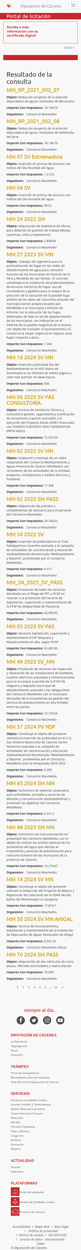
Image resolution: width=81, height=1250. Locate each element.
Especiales (17, 1171)
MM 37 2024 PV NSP (30, 726)
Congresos (17, 1136)
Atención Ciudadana (23, 1126)
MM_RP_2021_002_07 (33, 90)
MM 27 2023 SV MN (29, 254)
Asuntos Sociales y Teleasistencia (31, 1104)
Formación (17, 1144)
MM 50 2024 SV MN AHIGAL (39, 919)
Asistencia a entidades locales (29, 1100)
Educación (17, 1118)
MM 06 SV (18, 187)
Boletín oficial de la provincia (28, 1109)
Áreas (14, 1050)
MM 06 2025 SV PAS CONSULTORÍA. (30, 400)
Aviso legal (61, 1227)
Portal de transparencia (25, 1073)
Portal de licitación (28, 16)
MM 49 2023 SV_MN (30, 661)
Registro (16, 1149)
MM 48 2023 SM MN (30, 827)
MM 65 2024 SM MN (30, 783)
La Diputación (19, 1041)
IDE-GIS (15, 1122)
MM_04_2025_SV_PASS (34, 582)
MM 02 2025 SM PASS (32, 499)
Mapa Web (42, 1227)
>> (63, 987)
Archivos (16, 1140)
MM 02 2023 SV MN (29, 451)
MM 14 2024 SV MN (29, 879)
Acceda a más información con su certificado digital (22, 31)
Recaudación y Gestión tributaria (30, 1077)
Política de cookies (31, 1235)
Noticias (16, 1167)
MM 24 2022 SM (25, 219)
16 (55, 987)
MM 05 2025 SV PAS (30, 626)
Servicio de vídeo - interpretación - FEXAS (43, 1241)
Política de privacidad (43, 1231)
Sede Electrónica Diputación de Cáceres (35, 1082)
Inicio (68, 47)
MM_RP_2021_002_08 (33, 121)
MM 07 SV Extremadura (34, 156)
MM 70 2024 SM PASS (32, 954)
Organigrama (19, 1046)
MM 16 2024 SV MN (29, 357)
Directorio (17, 1055)
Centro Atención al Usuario (27, 1113)
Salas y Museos (20, 1131)
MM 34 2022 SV (25, 534)
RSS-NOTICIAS (57, 1235)
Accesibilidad (21, 1227)
